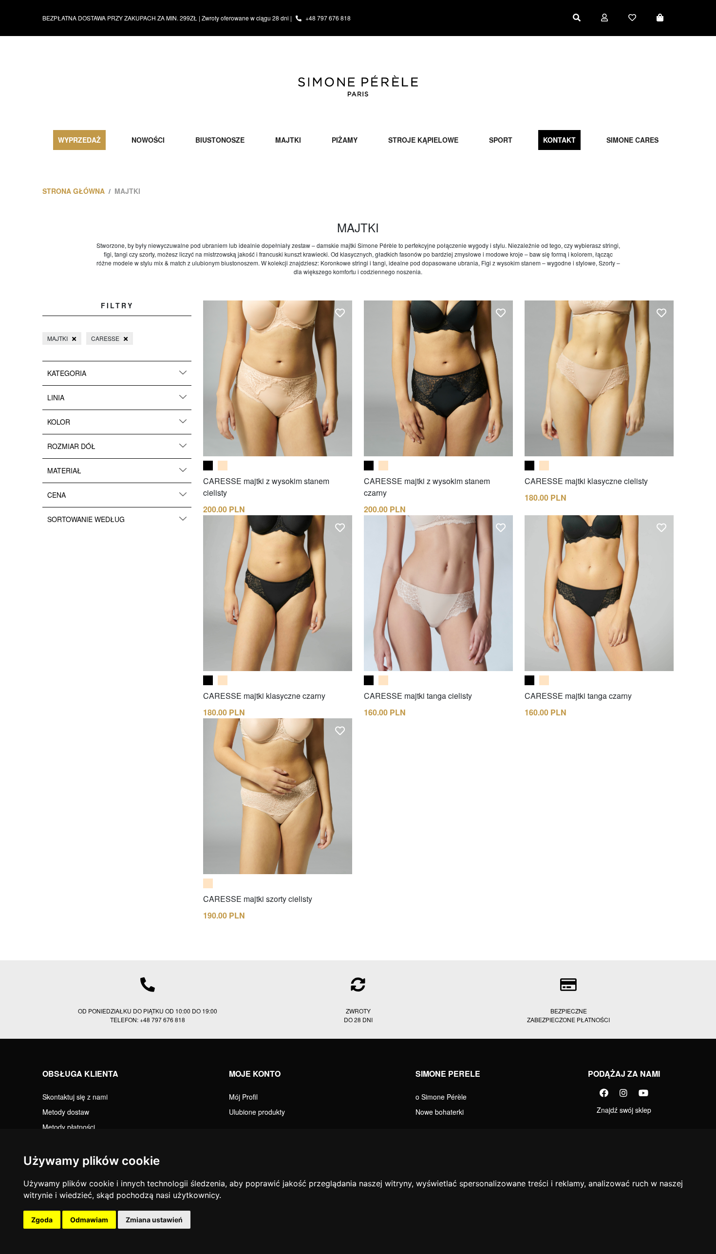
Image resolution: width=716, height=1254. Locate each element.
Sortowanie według (86, 519)
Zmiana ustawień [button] (154, 1220)
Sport (500, 140)
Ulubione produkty (257, 1112)
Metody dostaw (65, 1112)
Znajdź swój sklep (624, 1110)
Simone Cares (632, 140)
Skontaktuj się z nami (75, 1097)
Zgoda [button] (42, 1220)
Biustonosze (220, 140)
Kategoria (66, 373)
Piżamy (345, 140)
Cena (56, 495)
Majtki (288, 140)
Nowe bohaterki (439, 1112)
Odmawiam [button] (89, 1220)
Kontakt (559, 140)
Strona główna (73, 191)
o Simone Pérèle (441, 1097)
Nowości (148, 140)
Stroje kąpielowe (423, 140)
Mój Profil (243, 1097)
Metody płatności (68, 1127)
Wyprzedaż (79, 140)
